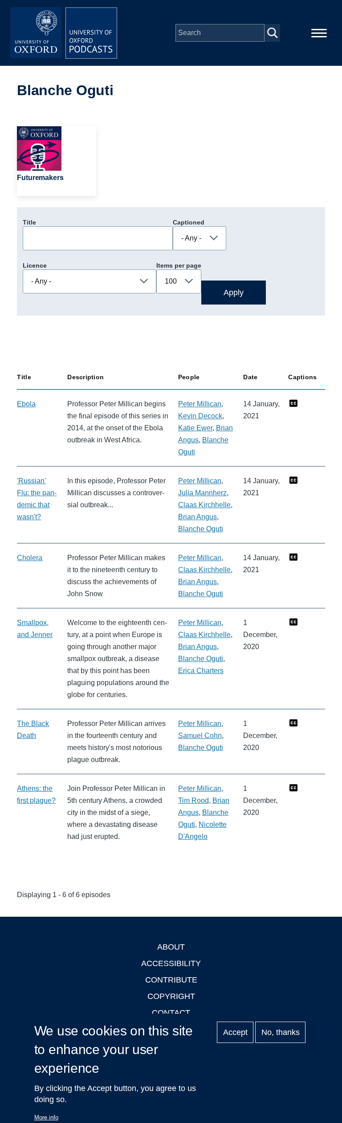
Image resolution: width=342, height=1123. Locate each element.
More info (46, 1117)
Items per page (178, 265)
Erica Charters (201, 670)
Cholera (29, 558)
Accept (235, 1032)
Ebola (26, 404)
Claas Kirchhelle (204, 505)
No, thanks (280, 1032)
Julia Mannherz (202, 493)
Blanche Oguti (200, 529)
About (171, 947)
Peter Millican (199, 404)
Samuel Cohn (200, 735)
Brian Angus (197, 517)
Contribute (171, 979)
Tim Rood (193, 800)
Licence (35, 265)
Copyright (171, 996)
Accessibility (171, 963)
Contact (171, 1012)
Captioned (188, 222)
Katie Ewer (195, 428)
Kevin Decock (200, 416)
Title (29, 222)
